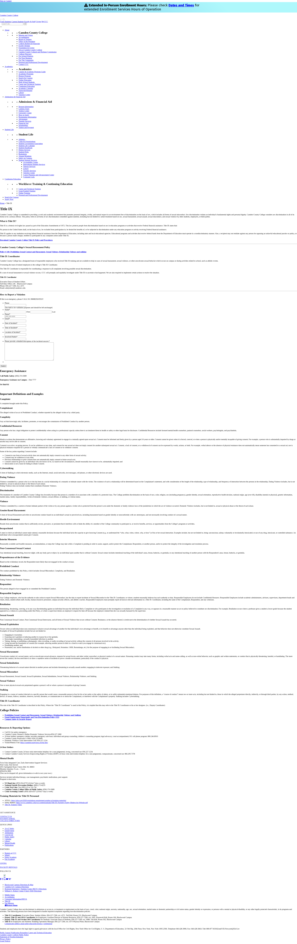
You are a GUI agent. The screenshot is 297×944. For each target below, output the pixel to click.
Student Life (9, 130)
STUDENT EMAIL (7, 819)
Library (21, 93)
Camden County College (9, 15)
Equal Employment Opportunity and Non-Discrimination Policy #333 (32, 717)
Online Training (24, 193)
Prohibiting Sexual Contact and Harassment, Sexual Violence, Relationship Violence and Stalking (43, 715)
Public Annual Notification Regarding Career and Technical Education (26, 933)
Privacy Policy (5, 939)
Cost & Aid (9, 835)
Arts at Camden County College (30, 50)
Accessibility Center (30, 162)
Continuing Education (27, 86)
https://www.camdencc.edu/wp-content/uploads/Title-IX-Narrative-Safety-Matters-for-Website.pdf (52, 803)
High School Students (27, 82)
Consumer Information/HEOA (16, 899)
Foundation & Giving (26, 48)
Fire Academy (10, 859)
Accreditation (10, 897)
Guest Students (5, 22)
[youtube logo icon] (7, 879)
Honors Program (25, 76)
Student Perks (24, 152)
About (7, 30)
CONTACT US (6, 816)
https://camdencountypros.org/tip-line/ (34, 743)
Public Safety (9, 837)
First (28, 312)
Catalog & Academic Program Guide (32, 72)
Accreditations (24, 37)
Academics (9, 67)
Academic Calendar (26, 88)
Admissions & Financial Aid (15, 97)
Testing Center (24, 111)
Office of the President (27, 42)
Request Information (26, 107)
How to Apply (24, 115)
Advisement (23, 119)
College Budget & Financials (29, 44)
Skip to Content (5, 1)
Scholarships (23, 125)
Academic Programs (26, 74)
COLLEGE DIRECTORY (10, 821)
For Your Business (25, 58)
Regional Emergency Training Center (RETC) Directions (26, 889)
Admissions (9, 833)
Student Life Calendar (27, 146)
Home (2, 203)
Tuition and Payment (26, 127)
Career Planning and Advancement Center (38, 175)
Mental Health (10, 843)
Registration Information (27, 117)
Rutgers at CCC (10, 853)
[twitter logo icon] (5, 879)
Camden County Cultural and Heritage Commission (37, 52)
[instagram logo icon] (2, 879)
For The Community (26, 60)
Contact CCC (24, 64)
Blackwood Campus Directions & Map (19, 885)
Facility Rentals (24, 46)
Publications (9, 845)
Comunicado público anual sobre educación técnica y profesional (28, 924)
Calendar (8, 839)
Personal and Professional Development (33, 62)
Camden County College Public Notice (14, 935)
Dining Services (24, 150)
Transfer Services (25, 121)
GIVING (3, 863)
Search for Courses (25, 78)
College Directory (25, 54)
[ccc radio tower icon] (10, 879)
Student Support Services (28, 160)
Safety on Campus (25, 158)
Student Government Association (31, 144)
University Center (25, 113)
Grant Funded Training (27, 191)
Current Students (17, 22)
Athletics (22, 139)
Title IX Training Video (13, 805)
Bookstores (23, 154)
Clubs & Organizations (27, 142)
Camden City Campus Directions (17, 887)
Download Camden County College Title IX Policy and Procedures (26, 240)
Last (53, 312)
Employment (9, 831)
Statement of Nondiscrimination (11, 937)
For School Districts (26, 56)
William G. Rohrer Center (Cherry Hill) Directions (23, 891)
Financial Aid (23, 123)
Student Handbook (25, 148)
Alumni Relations (25, 156)
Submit (3, 366)
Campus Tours (24, 109)
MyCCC (45, 22)
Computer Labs (29, 177)
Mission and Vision (26, 35)
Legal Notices (5, 941)
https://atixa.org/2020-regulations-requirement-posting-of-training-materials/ (38, 800)
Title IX (7, 901)
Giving (38, 22)
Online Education (25, 80)
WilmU (7, 855)
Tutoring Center (24, 95)
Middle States (10, 895)
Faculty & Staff (30, 22)
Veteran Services (29, 167)
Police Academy (11, 857)
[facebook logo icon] (0, 879)
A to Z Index (9, 829)
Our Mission (9, 903)
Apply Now (9, 199)
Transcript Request (25, 91)
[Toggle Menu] (1, 26)
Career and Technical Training (30, 84)
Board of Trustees (25, 39)
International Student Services (34, 164)
